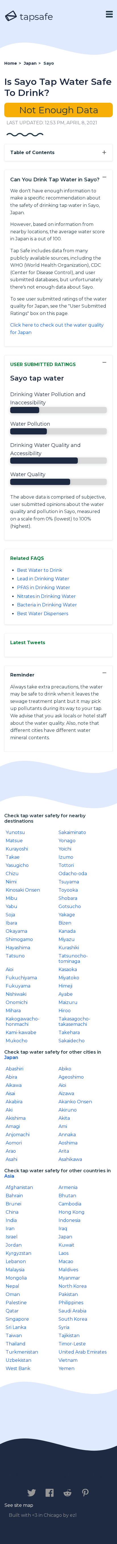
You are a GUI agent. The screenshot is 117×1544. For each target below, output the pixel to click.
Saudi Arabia (72, 1311)
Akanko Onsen (75, 1101)
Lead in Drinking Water (43, 578)
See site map (19, 1505)
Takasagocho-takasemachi (74, 1021)
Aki (9, 1110)
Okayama (16, 931)
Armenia (68, 1187)
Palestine (16, 1302)
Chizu (12, 873)
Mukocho (17, 1040)
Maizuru (68, 1002)
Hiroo (64, 1010)
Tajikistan (69, 1335)
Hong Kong (71, 1212)
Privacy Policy (66, 1475)
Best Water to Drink (39, 570)
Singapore (17, 1319)
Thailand (16, 1343)
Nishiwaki (16, 994)
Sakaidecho (71, 1040)
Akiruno (67, 1110)
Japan (11, 1057)
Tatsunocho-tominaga (73, 958)
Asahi (11, 1159)
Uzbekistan (18, 1360)
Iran (10, 1228)
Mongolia (16, 1278)
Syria (63, 1327)
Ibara (11, 923)
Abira (11, 1077)
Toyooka (68, 890)
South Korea (72, 1319)
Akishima (16, 1118)
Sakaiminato (72, 832)
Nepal (12, 1286)
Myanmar (69, 1278)
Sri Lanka (16, 1327)
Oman (13, 1294)
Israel (12, 1237)
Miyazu (66, 939)
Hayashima (18, 947)
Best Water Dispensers (42, 613)
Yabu (11, 906)
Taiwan (14, 1335)
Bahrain (14, 1195)
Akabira (14, 1101)
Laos (63, 1253)
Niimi (11, 882)
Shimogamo (19, 939)
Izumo (65, 857)
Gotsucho (69, 906)
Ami (62, 1126)
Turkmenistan (22, 1352)
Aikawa (14, 1085)
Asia (9, 1176)
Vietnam (68, 1360)
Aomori (14, 1143)
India (11, 1220)
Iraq (62, 1228)
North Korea (72, 1286)
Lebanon (16, 1261)
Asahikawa (70, 1159)
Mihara (13, 1010)
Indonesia (69, 1220)
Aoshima (68, 1143)
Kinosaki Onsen (23, 890)
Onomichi (17, 1002)
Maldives (68, 1269)
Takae (13, 857)
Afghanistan (19, 1187)
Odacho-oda (72, 873)
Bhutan (67, 1195)
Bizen (64, 923)
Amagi (13, 1126)
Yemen (66, 1368)
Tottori (66, 865)
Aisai (10, 1093)
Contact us (23, 1475)
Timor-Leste (72, 1343)
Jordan (14, 1245)
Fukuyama (18, 986)
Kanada (67, 931)
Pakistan (68, 1294)
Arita (63, 1151)
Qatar (12, 1311)
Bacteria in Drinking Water (47, 605)
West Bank (18, 1368)
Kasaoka (67, 969)
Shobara (67, 898)
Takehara (69, 1032)
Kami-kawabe (21, 1032)
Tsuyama (68, 882)
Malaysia (15, 1269)
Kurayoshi (17, 849)
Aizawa (66, 1093)
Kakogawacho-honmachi (22, 1021)
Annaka (67, 1134)
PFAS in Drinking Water (43, 587)
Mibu (11, 898)
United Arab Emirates (82, 1352)
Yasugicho (17, 865)
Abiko (64, 1069)
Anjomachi (18, 1134)
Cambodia (69, 1204)
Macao (65, 1261)
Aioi (9, 969)
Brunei (13, 1204)
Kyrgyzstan (18, 1253)
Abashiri (14, 1069)
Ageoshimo (71, 1077)
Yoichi (64, 849)
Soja (10, 914)
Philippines (70, 1302)
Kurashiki (68, 947)
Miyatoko (68, 977)
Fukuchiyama (21, 977)
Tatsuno (15, 956)
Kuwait (66, 1245)
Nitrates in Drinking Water (46, 596)
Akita (64, 1118)
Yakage (66, 914)
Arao (11, 1151)
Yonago (67, 840)
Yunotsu (15, 832)
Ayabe (65, 994)
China (12, 1212)
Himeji (65, 986)
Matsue (14, 840)
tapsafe (35, 16)
